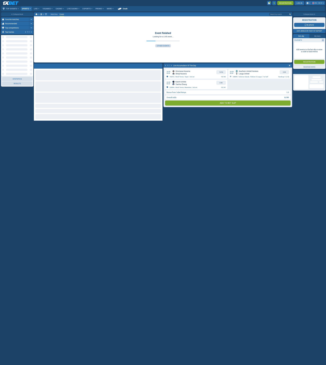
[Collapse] (31, 70)
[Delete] (289, 65)
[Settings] (308, 3)
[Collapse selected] (28, 62)
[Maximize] (31, 19)
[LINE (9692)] (36, 14)
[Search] (290, 14)
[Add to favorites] (31, 36)
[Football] (41, 14)
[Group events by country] (31, 62)
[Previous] (26, 32)
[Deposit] (274, 3)
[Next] (31, 32)
